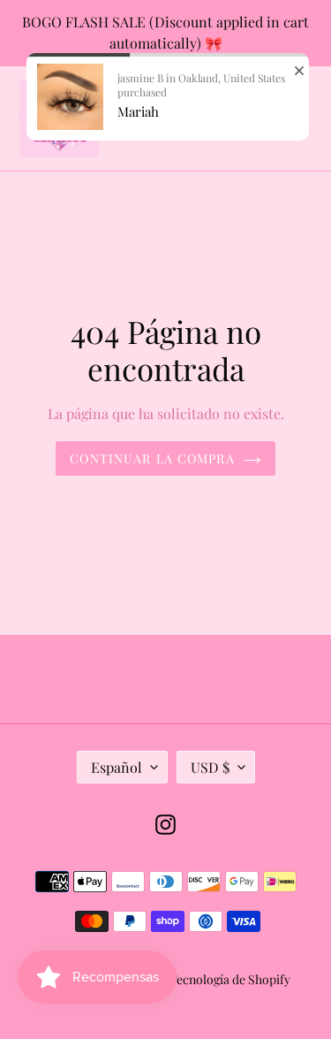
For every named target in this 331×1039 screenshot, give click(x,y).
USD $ (210, 767)
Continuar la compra (152, 458)
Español (116, 767)
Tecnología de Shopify (229, 979)
